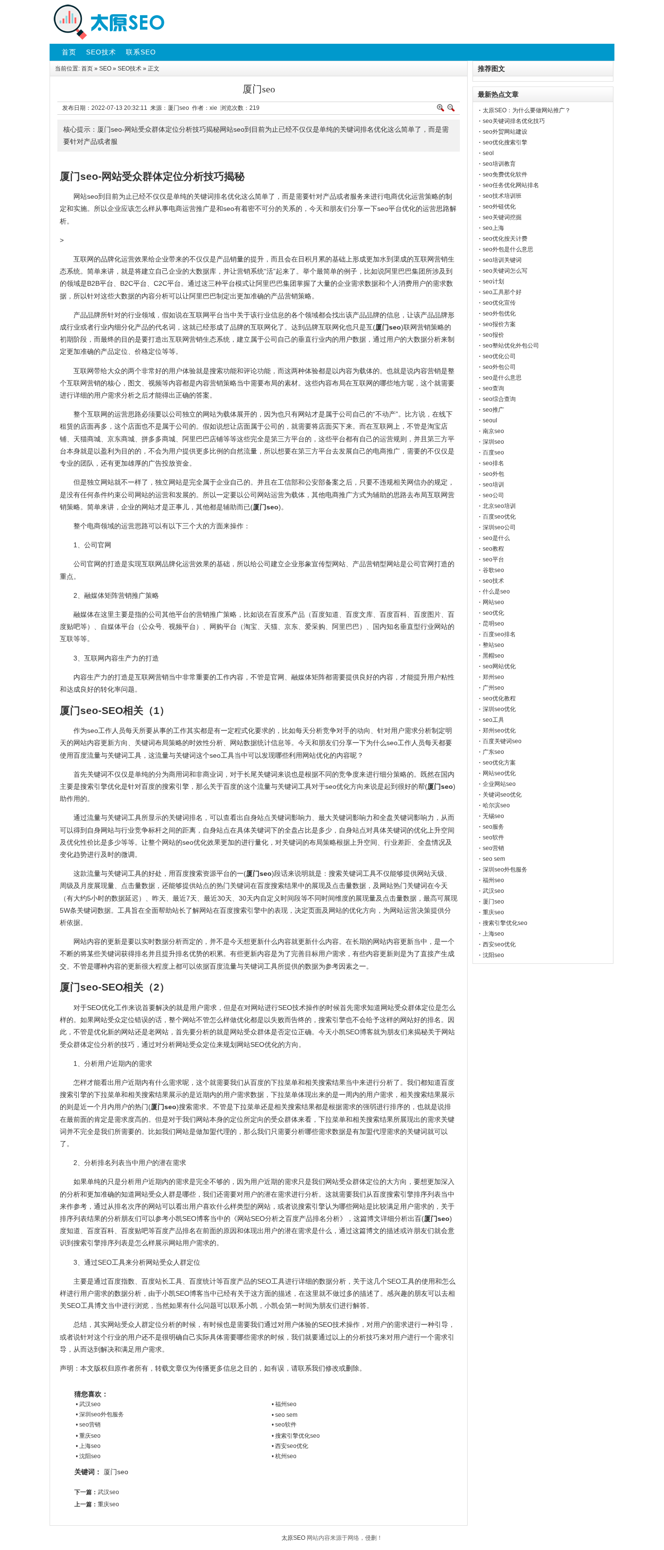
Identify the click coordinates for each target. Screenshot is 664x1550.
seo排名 (493, 463)
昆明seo (493, 623)
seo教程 (493, 548)
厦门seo (116, 1472)
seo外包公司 (499, 367)
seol (488, 153)
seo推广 (493, 409)
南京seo (493, 431)
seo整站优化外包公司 (511, 345)
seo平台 (493, 559)
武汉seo (108, 1492)
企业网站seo (499, 784)
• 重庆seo (88, 1435)
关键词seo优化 (502, 794)
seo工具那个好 (502, 292)
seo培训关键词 (502, 260)
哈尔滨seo (496, 805)
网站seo (493, 602)
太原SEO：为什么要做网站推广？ (527, 110)
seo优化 (493, 613)
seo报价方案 (499, 324)
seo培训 (493, 484)
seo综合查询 (499, 399)
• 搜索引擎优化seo (296, 1435)
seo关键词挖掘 (502, 217)
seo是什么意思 (502, 377)
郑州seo (493, 677)
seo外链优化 (499, 206)
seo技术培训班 (502, 195)
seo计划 (493, 281)
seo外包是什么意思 (508, 249)
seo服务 (493, 826)
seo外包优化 (499, 313)
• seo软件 (284, 1424)
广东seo (493, 752)
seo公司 (493, 495)
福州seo (493, 880)
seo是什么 (496, 538)
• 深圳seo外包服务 (100, 1414)
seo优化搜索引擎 (505, 142)
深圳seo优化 (499, 709)
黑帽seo (493, 655)
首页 (87, 68)
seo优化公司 (499, 356)
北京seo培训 (499, 506)
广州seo (493, 687)
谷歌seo (493, 570)
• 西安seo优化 (290, 1446)
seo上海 (493, 228)
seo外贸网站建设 (505, 131)
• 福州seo (284, 1404)
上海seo (493, 933)
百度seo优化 (499, 516)
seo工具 (493, 719)
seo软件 (493, 837)
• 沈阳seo (88, 1456)
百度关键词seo (502, 741)
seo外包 (493, 473)
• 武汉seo (88, 1404)
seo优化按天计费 (505, 238)
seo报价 (493, 334)
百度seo (493, 452)
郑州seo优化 (499, 730)
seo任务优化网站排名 (511, 185)
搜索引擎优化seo (505, 923)
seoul (490, 420)
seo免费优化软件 (505, 174)
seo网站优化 (499, 666)
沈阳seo (493, 955)
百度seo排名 (499, 634)
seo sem (494, 858)
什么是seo (496, 591)
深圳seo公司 (499, 527)
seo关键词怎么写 (505, 270)
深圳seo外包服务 (505, 869)
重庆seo (108, 1504)
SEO (105, 68)
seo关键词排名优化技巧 (514, 121)
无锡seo (493, 816)
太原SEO (293, 1537)
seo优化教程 (499, 698)
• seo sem (284, 1414)
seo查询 (493, 388)
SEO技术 (129, 68)
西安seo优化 (499, 944)
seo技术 (493, 580)
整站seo (493, 645)
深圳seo (493, 441)
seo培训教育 (499, 163)
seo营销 (493, 848)
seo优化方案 (499, 762)
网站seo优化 (499, 773)
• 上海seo (88, 1446)
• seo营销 (88, 1424)
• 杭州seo (284, 1456)
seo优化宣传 (499, 302)
